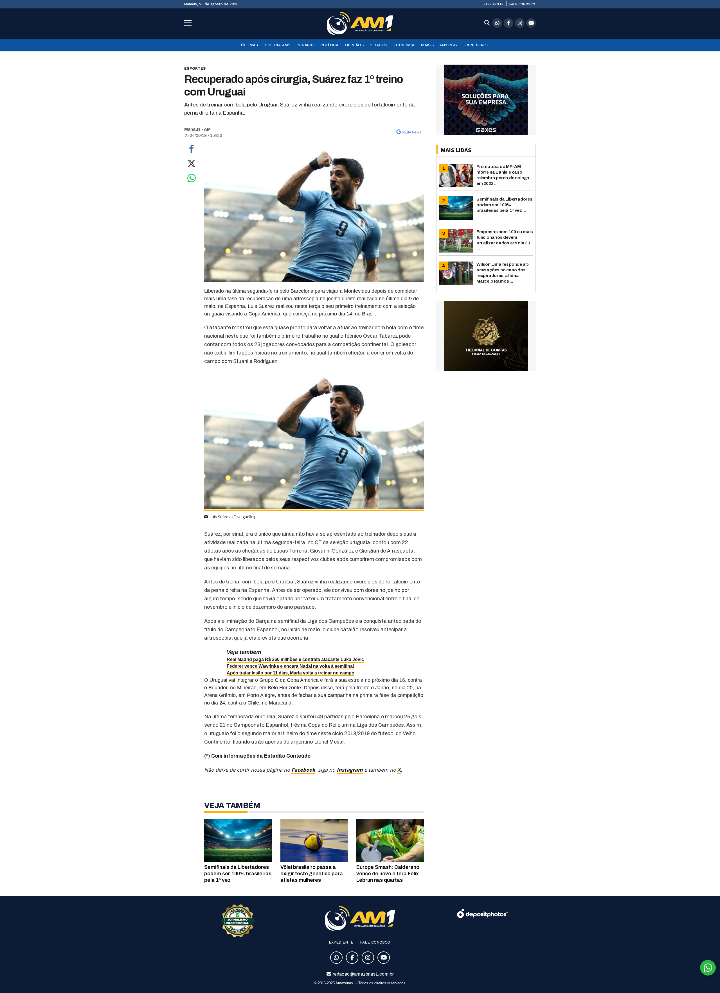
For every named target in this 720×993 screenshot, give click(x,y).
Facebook (303, 769)
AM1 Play (448, 45)
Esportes (195, 68)
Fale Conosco (522, 4)
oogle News (411, 132)
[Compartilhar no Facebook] (191, 150)
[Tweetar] (191, 165)
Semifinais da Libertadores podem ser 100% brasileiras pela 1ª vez (237, 873)
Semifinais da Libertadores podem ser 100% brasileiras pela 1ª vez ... (504, 205)
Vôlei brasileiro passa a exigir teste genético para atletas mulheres (311, 873)
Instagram (350, 769)
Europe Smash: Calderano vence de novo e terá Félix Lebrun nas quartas (387, 873)
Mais (426, 45)
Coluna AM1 (277, 45)
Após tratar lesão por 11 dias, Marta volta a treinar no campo (290, 673)
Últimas (249, 45)
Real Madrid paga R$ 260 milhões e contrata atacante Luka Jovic (295, 659)
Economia (403, 45)
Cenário (305, 45)
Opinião (353, 45)
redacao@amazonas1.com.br (363, 974)
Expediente (493, 4)
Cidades (378, 45)
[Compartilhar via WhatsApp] (191, 179)
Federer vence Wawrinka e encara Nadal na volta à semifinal (290, 666)
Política (329, 45)
